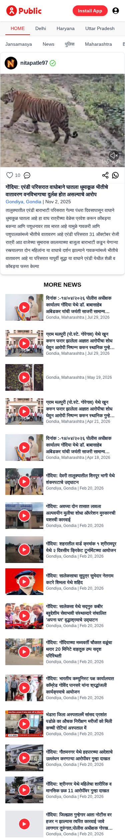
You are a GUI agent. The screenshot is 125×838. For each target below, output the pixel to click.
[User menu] (116, 11)
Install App (90, 10)
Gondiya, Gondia (23, 201)
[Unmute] (114, 155)
